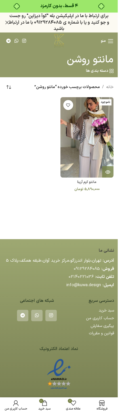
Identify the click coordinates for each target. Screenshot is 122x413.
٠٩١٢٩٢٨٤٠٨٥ (48, 22)
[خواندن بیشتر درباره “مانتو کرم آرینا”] (107, 172)
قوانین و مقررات (101, 333)
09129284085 (87, 269)
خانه (109, 87)
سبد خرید (106, 311)
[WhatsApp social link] (16, 41)
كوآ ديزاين (37, 16)
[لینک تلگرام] (8, 41)
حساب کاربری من (100, 318)
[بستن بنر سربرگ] (7, 22)
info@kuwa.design (83, 285)
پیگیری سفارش (102, 326)
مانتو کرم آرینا (86, 182)
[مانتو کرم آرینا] (87, 137)
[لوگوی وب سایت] (59, 41)
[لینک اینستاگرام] (24, 41)
